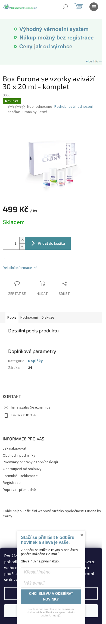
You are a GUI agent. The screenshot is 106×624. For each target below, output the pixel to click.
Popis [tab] (12, 317)
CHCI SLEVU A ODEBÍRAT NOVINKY (51, 596)
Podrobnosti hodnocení (73, 106)
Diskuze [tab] (48, 317)
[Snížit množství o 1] (22, 246)
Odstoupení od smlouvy (22, 469)
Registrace (12, 482)
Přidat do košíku (51, 243)
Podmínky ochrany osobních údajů (30, 462)
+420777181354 (23, 415)
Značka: (27, 112)
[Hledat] (65, 6)
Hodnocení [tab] (29, 317)
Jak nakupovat (14, 448)
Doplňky (35, 361)
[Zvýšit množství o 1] (22, 240)
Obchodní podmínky (19, 455)
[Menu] (93, 6)
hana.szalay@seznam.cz (30, 407)
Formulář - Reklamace (20, 476)
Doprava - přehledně (19, 490)
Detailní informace (17, 268)
